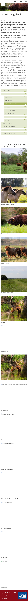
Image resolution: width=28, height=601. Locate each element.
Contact (4, 593)
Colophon (4, 595)
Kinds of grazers (8, 94)
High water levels (9, 133)
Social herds (7, 90)
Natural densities (9, 126)
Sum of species (7, 123)
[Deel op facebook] (2, 18)
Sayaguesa (8, 107)
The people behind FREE (9, 592)
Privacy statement (7, 597)
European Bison (10, 113)
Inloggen (4, 598)
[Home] (3, 3)
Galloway (8, 100)
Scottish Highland (11, 103)
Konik (7, 117)
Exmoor (7, 120)
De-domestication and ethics (12, 130)
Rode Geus (8, 97)
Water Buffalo (10, 110)
